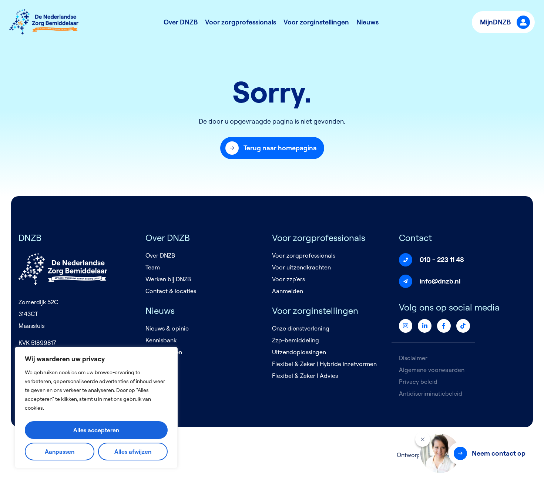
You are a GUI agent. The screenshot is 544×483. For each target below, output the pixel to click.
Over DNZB (181, 22)
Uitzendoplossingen (299, 352)
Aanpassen (59, 451)
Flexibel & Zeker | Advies (305, 375)
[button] (272, 148)
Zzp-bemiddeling (295, 340)
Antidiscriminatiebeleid (430, 393)
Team (152, 267)
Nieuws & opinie (167, 328)
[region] (96, 407)
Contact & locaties (170, 291)
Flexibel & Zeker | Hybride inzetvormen (324, 364)
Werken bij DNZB (168, 279)
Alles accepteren (96, 430)
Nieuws (367, 22)
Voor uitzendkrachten (301, 267)
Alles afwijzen (132, 451)
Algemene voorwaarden (431, 369)
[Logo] (44, 22)
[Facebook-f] (444, 326)
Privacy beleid (418, 381)
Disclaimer (413, 358)
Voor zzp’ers (288, 279)
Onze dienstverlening (300, 328)
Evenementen (163, 352)
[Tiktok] (463, 326)
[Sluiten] (422, 439)
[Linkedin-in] (424, 326)
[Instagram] (406, 326)
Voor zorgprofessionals (240, 22)
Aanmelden (287, 291)
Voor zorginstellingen (316, 22)
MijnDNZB (495, 22)
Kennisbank (161, 340)
